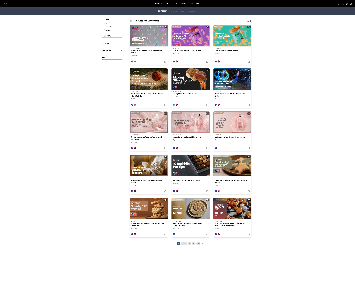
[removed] (165, 62)
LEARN (175, 4)
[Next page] (202, 243)
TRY (191, 4)
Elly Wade (134, 55)
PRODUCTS (158, 4)
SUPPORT (184, 4)
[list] (250, 21)
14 (199, 243)
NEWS (167, 4)
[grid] (248, 21)
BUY (197, 4)
